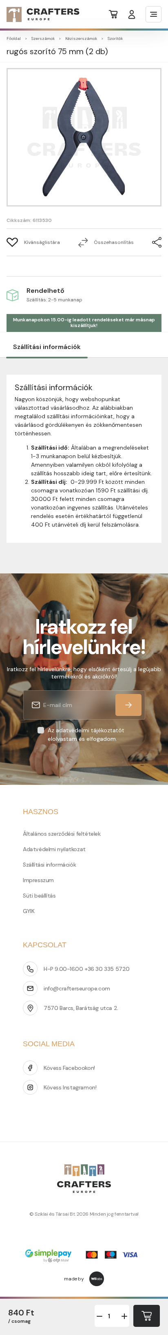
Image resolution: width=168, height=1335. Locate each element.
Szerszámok (43, 38)
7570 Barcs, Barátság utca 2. (81, 1008)
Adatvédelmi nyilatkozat (54, 849)
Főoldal (14, 38)
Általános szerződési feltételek (62, 833)
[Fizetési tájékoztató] (84, 1256)
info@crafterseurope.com (77, 988)
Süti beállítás (39, 895)
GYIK (28, 911)
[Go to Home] (38, 14)
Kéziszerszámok (81, 38)
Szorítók (115, 38)
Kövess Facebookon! (69, 1068)
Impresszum (38, 880)
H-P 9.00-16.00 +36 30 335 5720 (87, 969)
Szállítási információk (47, 347)
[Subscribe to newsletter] (128, 705)
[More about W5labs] (96, 1278)
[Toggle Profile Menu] (131, 14)
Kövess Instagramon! (70, 1087)
